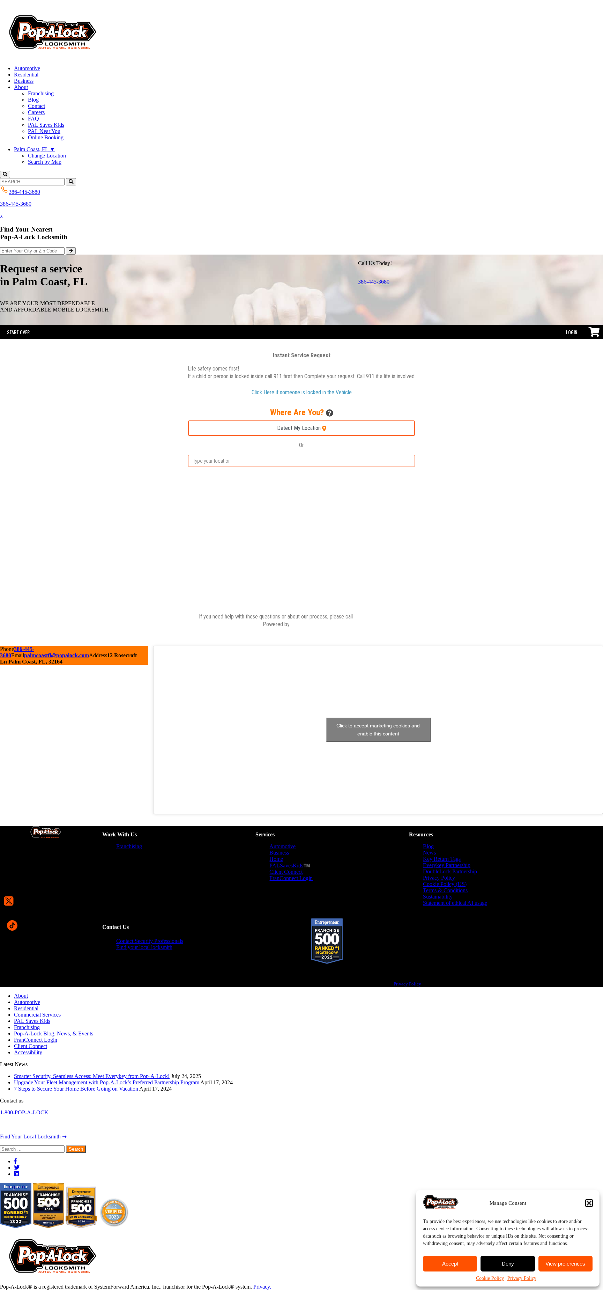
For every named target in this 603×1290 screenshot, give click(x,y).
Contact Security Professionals (149, 941)
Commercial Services (37, 1015)
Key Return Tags (442, 859)
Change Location (47, 156)
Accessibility (28, 1052)
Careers (36, 112)
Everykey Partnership (446, 865)
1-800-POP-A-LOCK (24, 1112)
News (429, 853)
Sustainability (438, 897)
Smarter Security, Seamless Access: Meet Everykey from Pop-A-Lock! (92, 1076)
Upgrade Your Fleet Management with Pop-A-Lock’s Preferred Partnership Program (106, 1082)
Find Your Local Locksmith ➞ (33, 1136)
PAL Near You (44, 131)
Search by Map (44, 162)
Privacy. (262, 1287)
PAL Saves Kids (46, 125)
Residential (26, 75)
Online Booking (46, 137)
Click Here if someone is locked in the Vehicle (302, 392)
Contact (36, 106)
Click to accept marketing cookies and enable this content (378, 729)
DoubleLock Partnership (450, 871)
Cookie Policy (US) (445, 884)
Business (24, 81)
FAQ (33, 119)
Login (571, 332)
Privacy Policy (521, 1278)
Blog (33, 100)
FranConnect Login (291, 878)
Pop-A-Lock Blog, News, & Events (53, 1033)
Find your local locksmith (144, 947)
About (21, 87)
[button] (589, 1203)
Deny (508, 1264)
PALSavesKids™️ (289, 865)
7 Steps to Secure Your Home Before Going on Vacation (76, 1089)
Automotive (27, 68)
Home (276, 859)
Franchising (41, 93)
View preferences (565, 1264)
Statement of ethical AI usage (455, 903)
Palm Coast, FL (34, 149)
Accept (450, 1264)
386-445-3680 (15, 204)
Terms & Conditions (445, 890)
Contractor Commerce (315, 624)
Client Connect (286, 872)
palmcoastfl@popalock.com (56, 655)
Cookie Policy (490, 1278)
